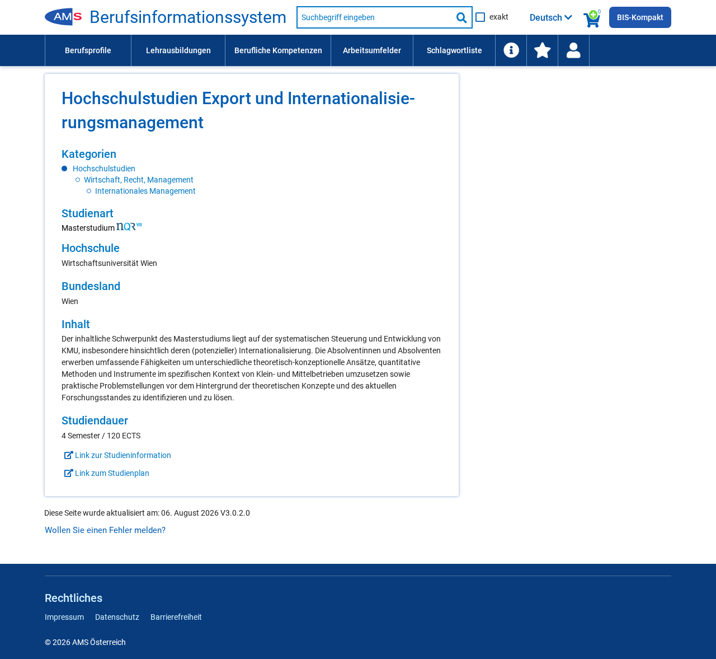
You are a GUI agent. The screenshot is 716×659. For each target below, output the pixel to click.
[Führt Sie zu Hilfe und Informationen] (510, 50)
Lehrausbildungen (178, 50)
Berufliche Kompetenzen (278, 50)
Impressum (64, 617)
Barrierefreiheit (176, 617)
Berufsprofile (88, 50)
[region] (252, 171)
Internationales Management (145, 190)
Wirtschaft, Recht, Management (139, 179)
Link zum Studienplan (111, 473)
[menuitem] (88, 50)
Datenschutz (117, 617)
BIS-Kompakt (640, 17)
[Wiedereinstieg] (573, 50)
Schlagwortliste (454, 50)
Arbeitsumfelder (372, 50)
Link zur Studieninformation (122, 455)
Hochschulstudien (104, 168)
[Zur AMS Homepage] (67, 17)
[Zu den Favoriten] (542, 50)
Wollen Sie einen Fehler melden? (105, 530)
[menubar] (358, 50)
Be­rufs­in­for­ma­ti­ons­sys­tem (188, 17)
